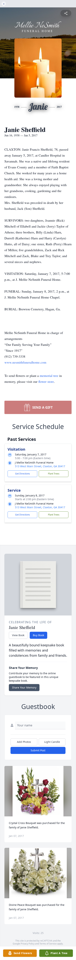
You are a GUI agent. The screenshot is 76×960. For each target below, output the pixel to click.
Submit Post (38, 750)
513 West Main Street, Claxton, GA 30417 (40, 466)
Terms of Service (48, 943)
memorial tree (49, 375)
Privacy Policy (27, 943)
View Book (18, 635)
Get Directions (22, 473)
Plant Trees (53, 473)
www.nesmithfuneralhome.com (25, 362)
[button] (38, 791)
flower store (46, 381)
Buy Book (38, 635)
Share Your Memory (24, 687)
